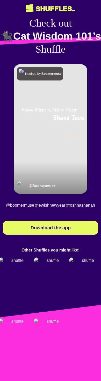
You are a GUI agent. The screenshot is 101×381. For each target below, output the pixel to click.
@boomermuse (20, 205)
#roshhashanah (80, 205)
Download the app (51, 227)
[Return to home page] (50, 8)
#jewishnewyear (50, 205)
